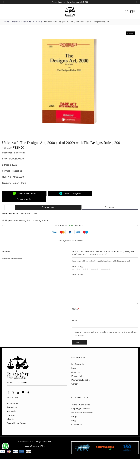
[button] (6, 7)
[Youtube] (23, 392)
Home (6, 21)
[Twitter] (13, 392)
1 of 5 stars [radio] (73, 269)
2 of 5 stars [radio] (78, 269)
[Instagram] (18, 392)
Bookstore (15, 21)
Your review (78, 274)
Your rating (78, 266)
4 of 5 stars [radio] (95, 269)
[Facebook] (8, 392)
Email (75, 320)
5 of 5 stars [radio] (106, 269)
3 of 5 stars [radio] (85, 269)
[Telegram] (28, 392)
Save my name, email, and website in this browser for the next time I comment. (106, 333)
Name (75, 308)
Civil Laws (37, 21)
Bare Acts (27, 21)
